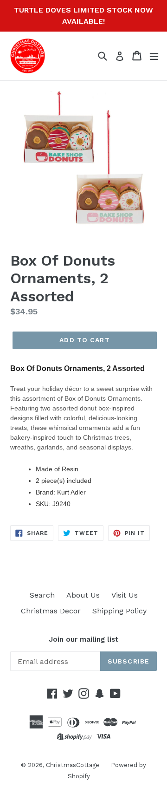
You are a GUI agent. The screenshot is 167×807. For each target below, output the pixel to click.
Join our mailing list (83, 639)
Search (42, 595)
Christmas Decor (51, 610)
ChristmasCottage (72, 764)
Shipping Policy (119, 610)
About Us (83, 595)
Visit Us (124, 595)
